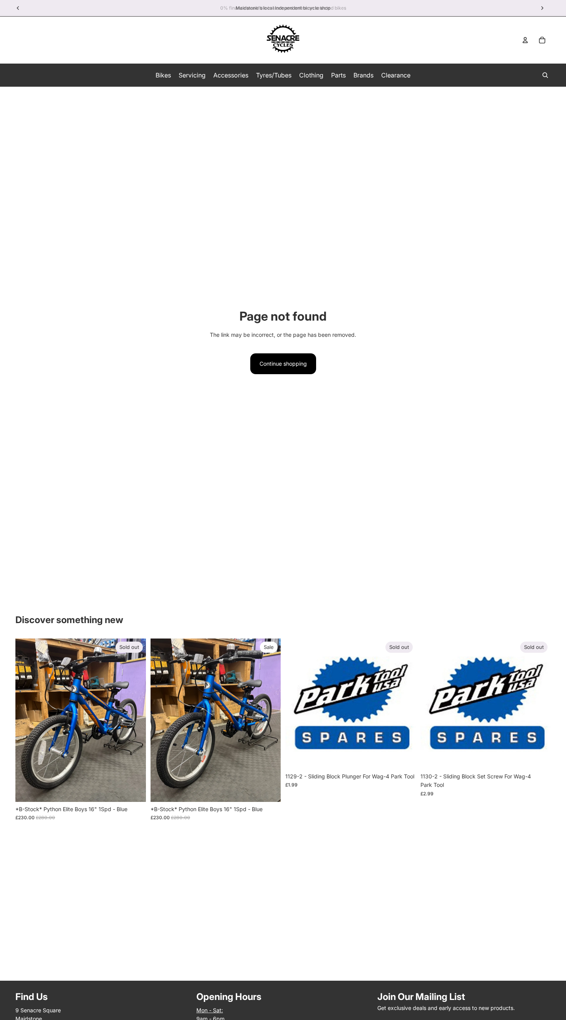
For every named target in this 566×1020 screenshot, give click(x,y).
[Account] (525, 40)
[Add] (269, 790)
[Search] (545, 75)
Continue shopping (283, 363)
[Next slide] (134, 720)
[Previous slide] (27, 720)
